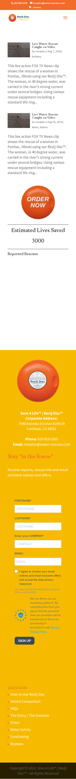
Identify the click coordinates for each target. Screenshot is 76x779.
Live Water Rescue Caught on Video (45, 45)
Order (15, 722)
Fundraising (19, 736)
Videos (44, 127)
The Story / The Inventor (29, 715)
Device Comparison (25, 701)
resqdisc (40, 51)
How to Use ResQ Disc (27, 694)
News (35, 127)
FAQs (14, 708)
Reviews (16, 743)
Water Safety (20, 729)
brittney (36, 56)
